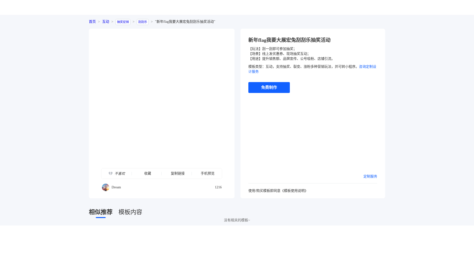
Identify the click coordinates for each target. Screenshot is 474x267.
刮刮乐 (142, 22)
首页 (92, 21)
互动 (105, 21)
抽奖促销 (123, 22)
